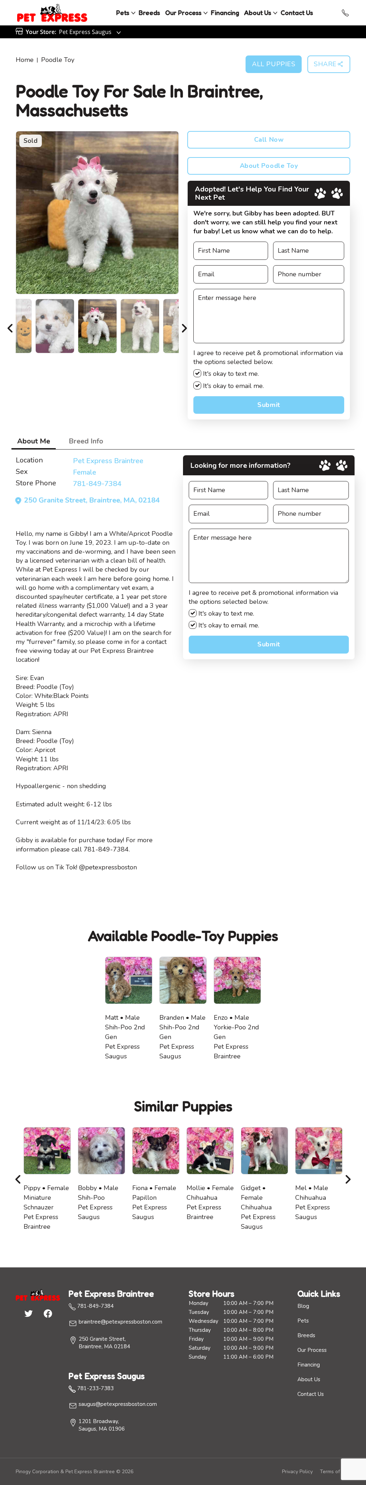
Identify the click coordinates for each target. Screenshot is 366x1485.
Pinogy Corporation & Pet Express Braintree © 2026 (74, 1471)
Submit (268, 405)
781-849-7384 (97, 484)
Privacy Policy (297, 1471)
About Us (257, 12)
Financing (225, 12)
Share (325, 64)
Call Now (268, 139)
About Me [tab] (33, 441)
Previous (10, 326)
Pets (122, 12)
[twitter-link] (28, 1313)
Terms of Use (335, 1471)
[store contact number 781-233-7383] (345, 12)
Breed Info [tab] (86, 441)
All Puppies (273, 64)
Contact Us (297, 12)
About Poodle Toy (269, 165)
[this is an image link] (38, 1294)
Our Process (183, 12)
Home (25, 59)
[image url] (52, 12)
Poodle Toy (57, 59)
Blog (303, 1306)
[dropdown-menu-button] (133, 13)
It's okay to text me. (230, 373)
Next (184, 326)
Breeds (149, 12)
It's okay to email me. (232, 386)
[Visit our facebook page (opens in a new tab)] (47, 1313)
